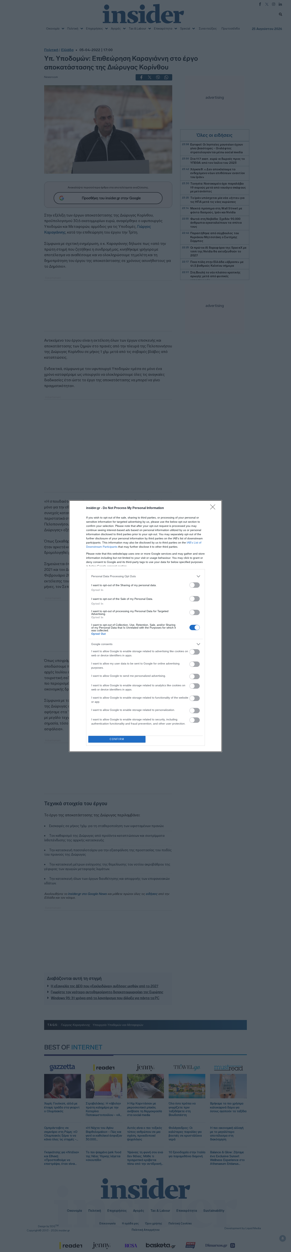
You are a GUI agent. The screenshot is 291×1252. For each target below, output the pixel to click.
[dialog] (145, 626)
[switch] (194, 585)
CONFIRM (117, 739)
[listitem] (145, 576)
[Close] (214, 508)
